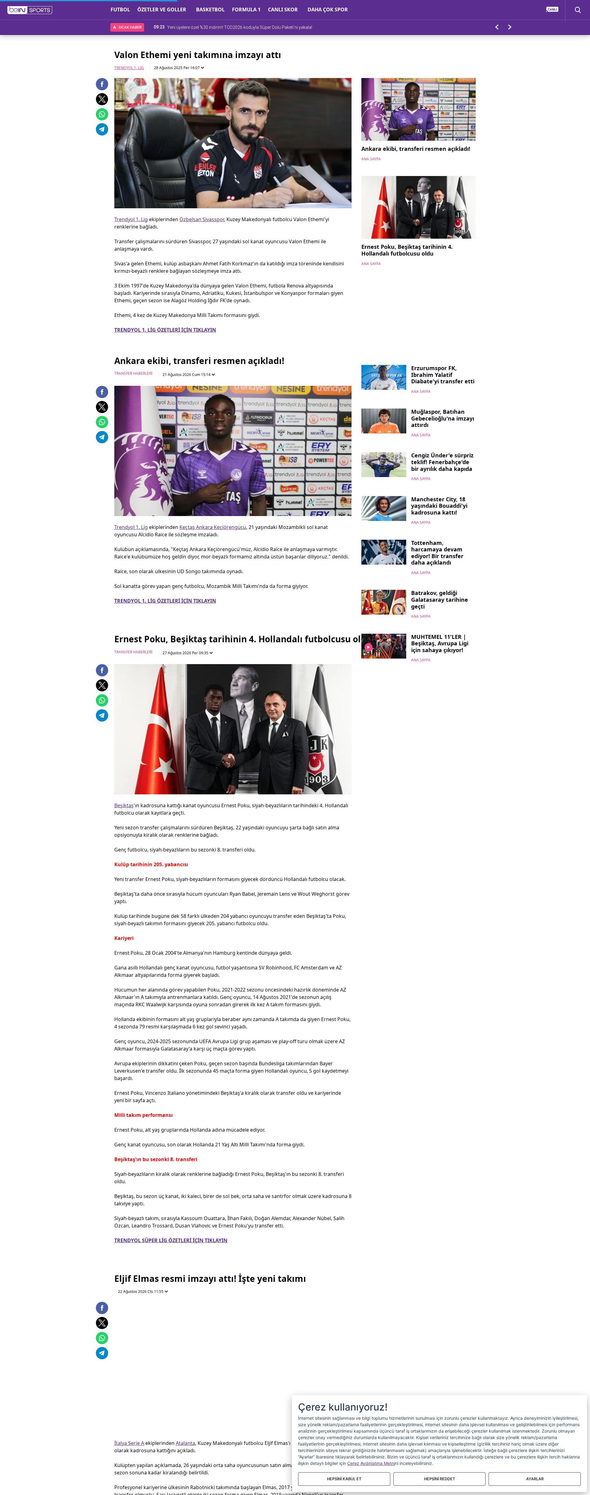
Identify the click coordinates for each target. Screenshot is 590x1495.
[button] (30, 10)
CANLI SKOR (283, 9)
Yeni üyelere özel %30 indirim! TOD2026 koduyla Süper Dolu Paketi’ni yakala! (239, 27)
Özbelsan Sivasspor (201, 219)
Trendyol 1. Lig (129, 67)
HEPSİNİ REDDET (439, 1479)
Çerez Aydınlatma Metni (371, 1463)
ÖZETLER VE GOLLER (161, 9)
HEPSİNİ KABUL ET (344, 1479)
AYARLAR (535, 1479)
